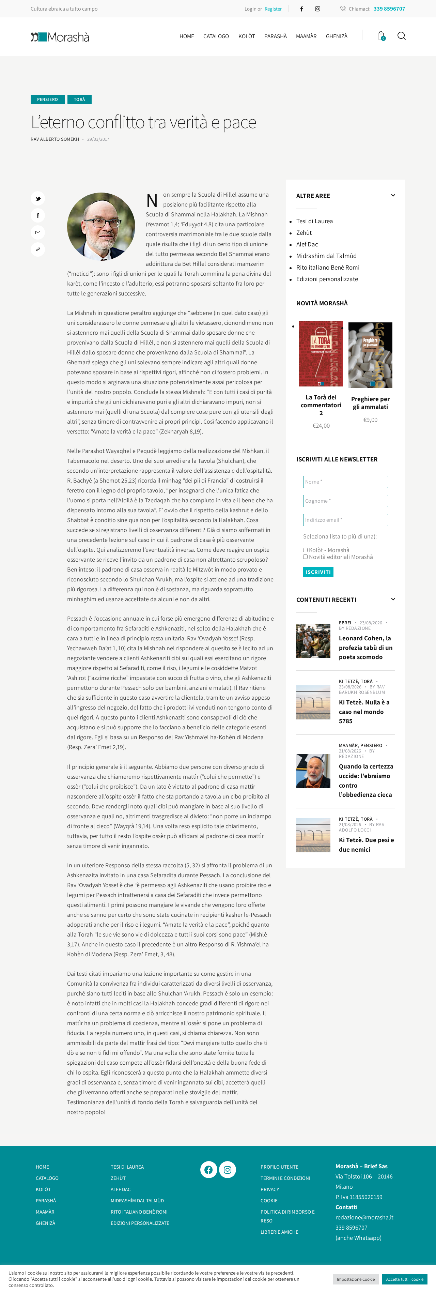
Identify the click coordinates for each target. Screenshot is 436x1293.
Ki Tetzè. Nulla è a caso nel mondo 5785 (364, 711)
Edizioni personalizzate (327, 279)
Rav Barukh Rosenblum (362, 689)
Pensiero (47, 99)
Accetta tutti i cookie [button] (404, 1279)
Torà (79, 99)
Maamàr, (349, 745)
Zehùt (304, 232)
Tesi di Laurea (314, 221)
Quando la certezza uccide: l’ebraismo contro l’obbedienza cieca (366, 780)
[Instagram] (227, 1169)
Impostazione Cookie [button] (356, 1279)
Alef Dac (307, 244)
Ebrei (345, 623)
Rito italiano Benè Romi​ (328, 267)
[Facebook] (208, 1169)
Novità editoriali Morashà (340, 556)
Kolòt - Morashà (328, 550)
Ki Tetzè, (350, 681)
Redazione (358, 628)
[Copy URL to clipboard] (38, 249)
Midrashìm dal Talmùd (326, 256)
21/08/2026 (350, 751)
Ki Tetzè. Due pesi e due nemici (366, 844)
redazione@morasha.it (364, 1217)
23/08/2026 (371, 623)
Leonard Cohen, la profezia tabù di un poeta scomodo (366, 647)
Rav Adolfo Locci (361, 827)
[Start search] (401, 36)
